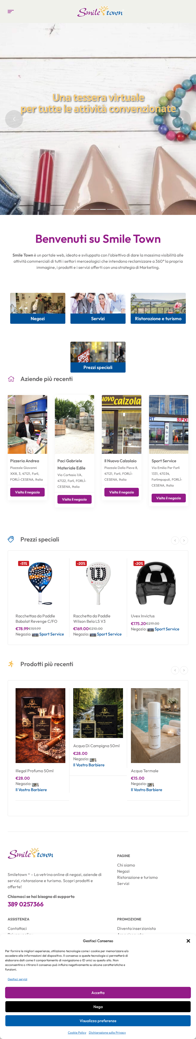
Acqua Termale (144, 770)
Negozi (38, 318)
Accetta (98, 992)
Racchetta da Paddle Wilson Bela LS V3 (92, 618)
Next (184, 540)
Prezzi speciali (97, 367)
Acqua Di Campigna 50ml (96, 745)
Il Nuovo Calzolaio (120, 460)
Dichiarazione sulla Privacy (107, 1032)
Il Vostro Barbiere (31, 789)
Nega (98, 1006)
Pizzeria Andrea (24, 460)
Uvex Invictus (143, 615)
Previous (175, 540)
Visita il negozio (27, 492)
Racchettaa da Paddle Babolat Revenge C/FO (36, 618)
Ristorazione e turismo (158, 318)
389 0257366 (26, 904)
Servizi (98, 318)
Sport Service (164, 460)
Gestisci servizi (17, 979)
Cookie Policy (77, 1032)
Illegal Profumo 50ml (35, 770)
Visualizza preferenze (98, 1020)
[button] (188, 940)
